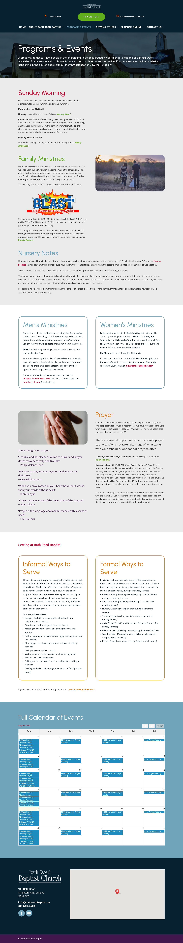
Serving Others (106, 27)
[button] (118, 891)
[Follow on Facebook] (21, 913)
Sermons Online (131, 27)
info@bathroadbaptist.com (132, 17)
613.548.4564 (55, 17)
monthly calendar (32, 382)
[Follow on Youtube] (29, 913)
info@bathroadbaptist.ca (34, 902)
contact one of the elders (81, 689)
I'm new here (91, 17)
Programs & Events (78, 27)
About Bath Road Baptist (45, 27)
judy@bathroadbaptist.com (139, 365)
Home (22, 27)
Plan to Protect (25, 240)
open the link (102, 459)
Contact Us (154, 27)
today (160, 725)
